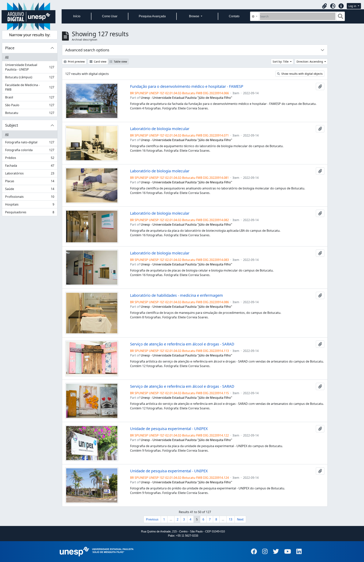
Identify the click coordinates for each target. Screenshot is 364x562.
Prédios (29, 159)
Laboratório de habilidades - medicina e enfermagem (176, 295)
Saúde (29, 190)
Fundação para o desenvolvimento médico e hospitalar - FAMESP (186, 86)
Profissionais (29, 198)
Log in (352, 6)
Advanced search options (87, 50)
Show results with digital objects (302, 73)
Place (9, 47)
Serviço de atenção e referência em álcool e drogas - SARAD (182, 344)
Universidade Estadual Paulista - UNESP (29, 67)
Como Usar (109, 16)
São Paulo (29, 106)
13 (230, 519)
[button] (324, 6)
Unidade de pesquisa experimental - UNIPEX (169, 428)
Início (76, 16)
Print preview (76, 61)
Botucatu (29, 114)
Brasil (29, 98)
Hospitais (29, 205)
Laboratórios (29, 174)
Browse (194, 16)
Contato (234, 16)
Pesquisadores (29, 213)
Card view (99, 61)
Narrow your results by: (29, 34)
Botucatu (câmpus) (29, 78)
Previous (152, 519)
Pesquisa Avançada (152, 16)
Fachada (29, 166)
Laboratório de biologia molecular (159, 128)
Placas (29, 182)
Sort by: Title (281, 61)
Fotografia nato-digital (29, 143)
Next (240, 519)
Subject (11, 125)
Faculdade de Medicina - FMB (29, 87)
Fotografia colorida (29, 151)
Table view (120, 61)
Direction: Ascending (310, 61)
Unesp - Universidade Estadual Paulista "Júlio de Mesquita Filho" (186, 98)
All (7, 57)
